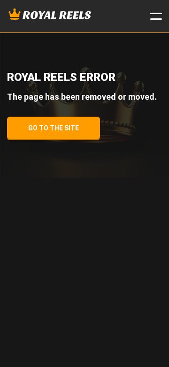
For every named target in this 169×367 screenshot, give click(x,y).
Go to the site (53, 128)
